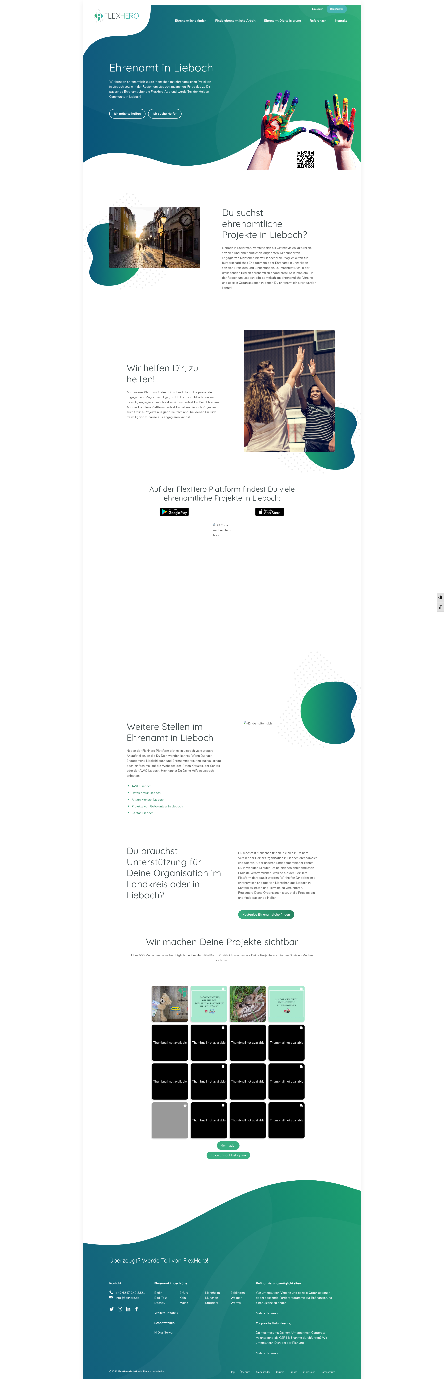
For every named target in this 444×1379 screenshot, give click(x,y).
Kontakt (341, 21)
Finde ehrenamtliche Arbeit (235, 21)
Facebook (136, 1309)
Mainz (184, 1303)
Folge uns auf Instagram (228, 1155)
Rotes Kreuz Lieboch (146, 793)
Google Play (174, 512)
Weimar (236, 1298)
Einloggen (317, 9)
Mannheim (212, 1293)
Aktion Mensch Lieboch (148, 800)
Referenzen (318, 21)
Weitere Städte (165, 1313)
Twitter (111, 1309)
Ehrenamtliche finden (191, 21)
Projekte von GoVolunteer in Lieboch (157, 806)
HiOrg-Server (163, 1332)
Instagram (120, 1309)
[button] (170, 1004)
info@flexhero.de (127, 1297)
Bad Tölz (160, 1298)
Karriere (279, 1372)
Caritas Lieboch (142, 813)
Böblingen (237, 1293)
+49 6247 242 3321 (130, 1292)
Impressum (308, 1372)
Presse (293, 1372)
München (211, 1298)
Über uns (245, 1372)
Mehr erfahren (266, 1313)
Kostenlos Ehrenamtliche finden (266, 914)
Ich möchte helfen (127, 114)
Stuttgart (211, 1303)
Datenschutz (328, 1372)
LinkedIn (128, 1309)
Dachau (159, 1303)
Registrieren (336, 9)
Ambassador (262, 1372)
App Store (269, 512)
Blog (232, 1372)
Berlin (158, 1293)
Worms (235, 1303)
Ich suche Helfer (165, 114)
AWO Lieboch (142, 786)
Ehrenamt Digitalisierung (282, 21)
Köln (183, 1298)
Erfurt (184, 1293)
